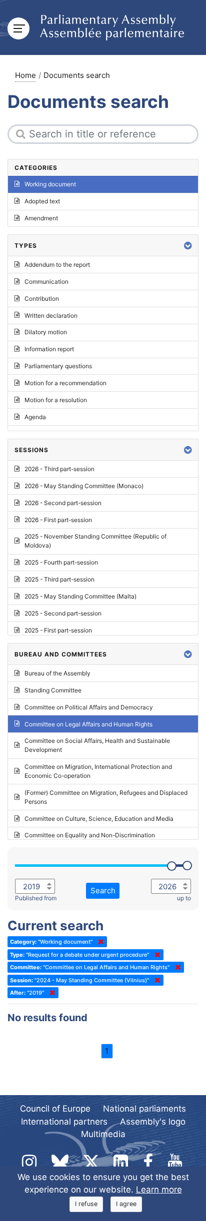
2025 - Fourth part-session (61, 562)
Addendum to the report (57, 264)
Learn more (159, 1190)
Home (25, 75)
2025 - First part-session (58, 630)
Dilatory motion (45, 332)
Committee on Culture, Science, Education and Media (99, 818)
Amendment (41, 218)
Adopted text (42, 201)
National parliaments (144, 1109)
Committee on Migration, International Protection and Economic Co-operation (98, 771)
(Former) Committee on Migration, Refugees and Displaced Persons (106, 797)
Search (103, 890)
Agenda (35, 417)
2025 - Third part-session (59, 579)
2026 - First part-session (58, 520)
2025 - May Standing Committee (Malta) (80, 596)
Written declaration (51, 315)
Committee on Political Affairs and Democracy (88, 707)
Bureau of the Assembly (57, 673)
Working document (50, 184)
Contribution (41, 298)
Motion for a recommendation (65, 383)
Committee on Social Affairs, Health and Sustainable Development (97, 745)
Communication (46, 281)
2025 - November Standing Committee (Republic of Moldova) (95, 541)
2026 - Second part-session (63, 503)
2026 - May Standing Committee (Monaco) (84, 486)
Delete (99, 942)
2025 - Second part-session (63, 613)
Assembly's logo (153, 1122)
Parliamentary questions (58, 366)
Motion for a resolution (55, 400)
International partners (64, 1122)
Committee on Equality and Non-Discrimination (89, 835)
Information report (49, 349)
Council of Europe (55, 1109)
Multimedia (103, 1134)
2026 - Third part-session (59, 469)
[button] (188, 245)
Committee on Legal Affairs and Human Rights (88, 724)
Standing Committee (53, 690)
